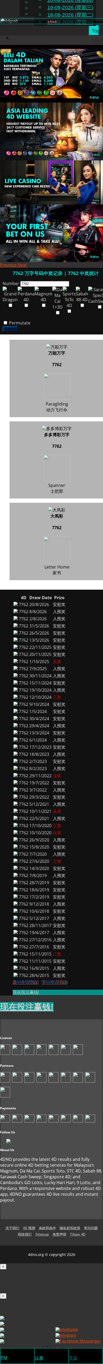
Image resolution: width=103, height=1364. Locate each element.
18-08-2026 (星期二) (70, 15)
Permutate (19, 323)
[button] (9, 265)
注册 (39, 1358)
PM (4, 1358)
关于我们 (12, 1228)
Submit (10, 329)
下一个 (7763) (55, 982)
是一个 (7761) (26, 982)
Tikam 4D (77, 1234)
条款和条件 (47, 1228)
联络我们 (25, 1234)
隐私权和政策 (70, 1228)
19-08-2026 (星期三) (70, 7)
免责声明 (59, 1234)
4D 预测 (29, 1228)
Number (11, 283)
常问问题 (91, 1228)
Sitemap (42, 1234)
